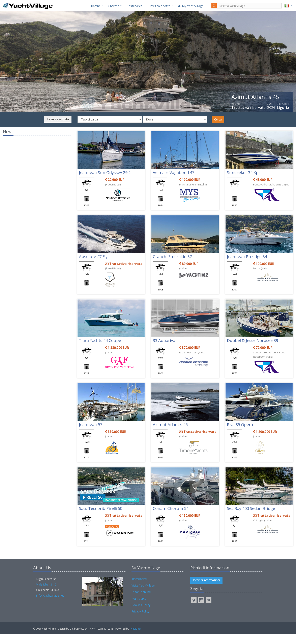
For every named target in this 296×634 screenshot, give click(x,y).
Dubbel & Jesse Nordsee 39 (252, 340)
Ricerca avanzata (58, 119)
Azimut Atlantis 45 (170, 424)
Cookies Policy (140, 605)
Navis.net (136, 628)
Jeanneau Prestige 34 (247, 256)
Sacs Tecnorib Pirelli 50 (100, 508)
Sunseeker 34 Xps (244, 172)
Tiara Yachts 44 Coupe (100, 340)
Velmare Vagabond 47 (173, 172)
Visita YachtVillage (143, 585)
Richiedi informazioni (206, 580)
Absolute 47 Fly (93, 256)
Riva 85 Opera (240, 424)
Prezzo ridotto (160, 6)
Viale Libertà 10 (46, 584)
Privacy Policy (140, 611)
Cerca (218, 119)
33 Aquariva (164, 340)
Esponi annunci (141, 592)
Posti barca (134, 6)
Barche (96, 6)
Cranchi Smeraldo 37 (172, 256)
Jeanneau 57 (90, 424)
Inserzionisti (139, 579)
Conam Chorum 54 (170, 508)
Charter (113, 6)
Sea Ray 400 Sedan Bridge (251, 508)
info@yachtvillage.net (50, 595)
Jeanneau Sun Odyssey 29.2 (105, 172)
